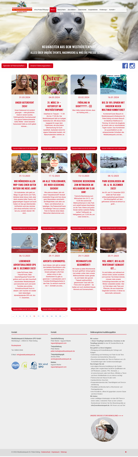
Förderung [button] (103, 10)
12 (43, 316)
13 (47, 316)
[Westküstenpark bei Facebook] (125, 65)
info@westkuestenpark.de (26, 355)
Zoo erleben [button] (71, 10)
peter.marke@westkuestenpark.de (63, 351)
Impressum (56, 452)
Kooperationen (93, 10)
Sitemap (64, 452)
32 (60, 316)
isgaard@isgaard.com (58, 343)
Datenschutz (45, 452)
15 (56, 316)
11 (38, 316)
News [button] (52, 10)
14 (51, 316)
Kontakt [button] (111, 10)
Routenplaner (16, 345)
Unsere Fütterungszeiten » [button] (40, 66)
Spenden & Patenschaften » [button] (14, 66)
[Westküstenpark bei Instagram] (132, 65)
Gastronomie (82, 10)
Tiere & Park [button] (61, 10)
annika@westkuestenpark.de (61, 359)
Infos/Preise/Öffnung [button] (41, 10)
